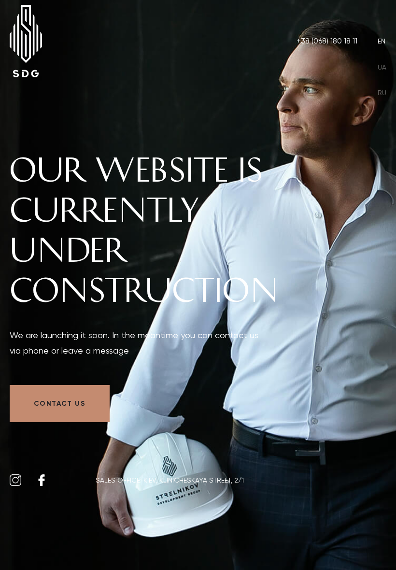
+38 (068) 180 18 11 (327, 40)
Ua (382, 67)
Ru (382, 93)
